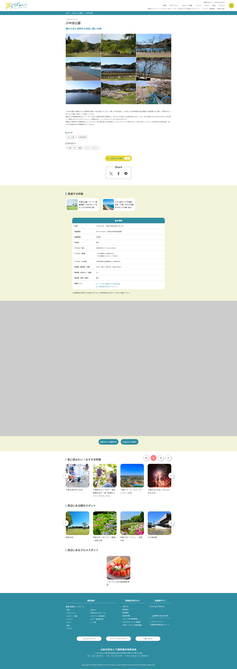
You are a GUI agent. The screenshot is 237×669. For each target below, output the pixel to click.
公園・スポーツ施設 (75, 148)
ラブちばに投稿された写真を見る (109, 284)
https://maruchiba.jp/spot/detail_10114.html (159, 513)
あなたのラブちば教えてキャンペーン (189, 9)
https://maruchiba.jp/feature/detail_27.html (104, 466)
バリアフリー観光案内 (208, 9)
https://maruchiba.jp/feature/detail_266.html (81, 199)
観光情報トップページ (76, 606)
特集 (164, 5)
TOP (67, 13)
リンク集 (93, 622)
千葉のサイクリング (153, 9)
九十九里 (71, 137)
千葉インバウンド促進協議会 (132, 625)
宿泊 (213, 5)
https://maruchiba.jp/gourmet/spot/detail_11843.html (118, 558)
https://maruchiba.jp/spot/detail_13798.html (104, 513)
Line (125, 172)
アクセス (222, 5)
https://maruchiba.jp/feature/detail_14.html (77, 466)
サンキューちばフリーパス (168, 9)
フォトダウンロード (89, 639)
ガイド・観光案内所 (97, 619)
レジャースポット (92, 148)
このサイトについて (156, 621)
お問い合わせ (147, 639)
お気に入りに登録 (116, 158)
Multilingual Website (219, 2)
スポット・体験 (187, 5)
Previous (66, 475)
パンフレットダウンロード (118, 639)
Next (171, 475)
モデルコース (174, 5)
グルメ (207, 5)
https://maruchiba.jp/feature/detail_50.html (132, 466)
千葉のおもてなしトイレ (98, 613)
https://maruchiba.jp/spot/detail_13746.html (132, 513)
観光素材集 (126, 616)
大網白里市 (82, 137)
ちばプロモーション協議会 (131, 622)
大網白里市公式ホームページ (107, 286)
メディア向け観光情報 (130, 619)
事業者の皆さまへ (208, 2)
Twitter (111, 173)
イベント (198, 5)
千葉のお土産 (221, 9)
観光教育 (125, 612)
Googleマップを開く (130, 442)
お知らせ (93, 610)
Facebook (118, 173)
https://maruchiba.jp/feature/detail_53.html (159, 466)
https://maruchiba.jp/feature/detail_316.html (117, 199)
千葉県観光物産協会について (159, 624)
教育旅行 (125, 609)
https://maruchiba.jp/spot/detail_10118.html (77, 513)
